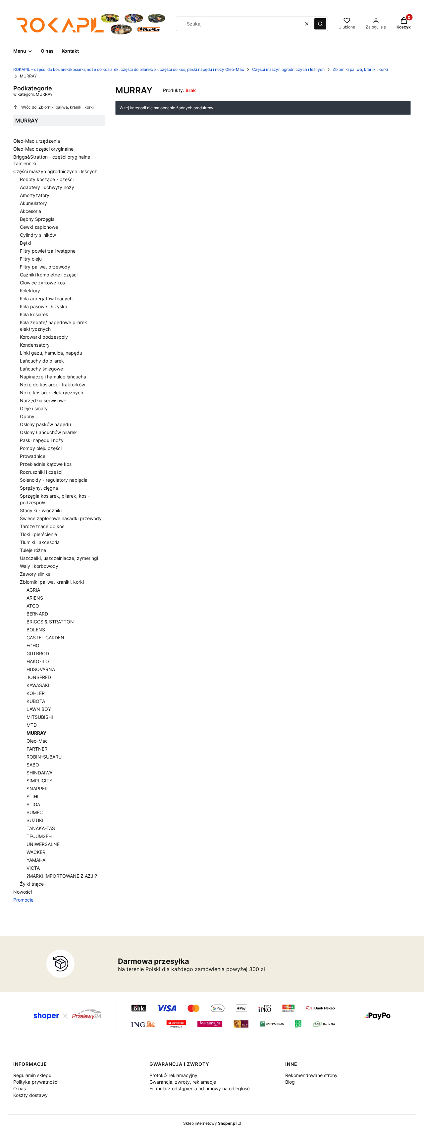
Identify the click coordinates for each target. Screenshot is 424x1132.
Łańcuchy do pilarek (42, 361)
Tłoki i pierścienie (38, 534)
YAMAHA (35, 860)
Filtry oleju (31, 259)
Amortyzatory (34, 195)
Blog (290, 1082)
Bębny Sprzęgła (37, 219)
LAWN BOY (38, 709)
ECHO (32, 645)
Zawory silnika (35, 574)
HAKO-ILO (37, 661)
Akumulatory (33, 203)
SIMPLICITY (39, 780)
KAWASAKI (37, 685)
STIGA (33, 804)
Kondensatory (35, 345)
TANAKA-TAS (40, 828)
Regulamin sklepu (32, 1075)
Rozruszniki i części (41, 472)
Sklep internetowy (210, 1123)
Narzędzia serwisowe (43, 400)
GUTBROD (37, 653)
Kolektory (30, 290)
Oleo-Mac (37, 741)
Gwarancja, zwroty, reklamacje (182, 1082)
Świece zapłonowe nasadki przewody (61, 518)
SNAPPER (37, 788)
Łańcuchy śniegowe (41, 368)
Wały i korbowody (39, 566)
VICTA (33, 868)
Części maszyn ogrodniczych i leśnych (288, 69)
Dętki (25, 243)
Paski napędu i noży (42, 440)
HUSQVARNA (40, 669)
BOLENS (35, 629)
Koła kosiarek (34, 314)
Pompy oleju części (41, 448)
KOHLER (35, 693)
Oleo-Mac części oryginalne (43, 149)
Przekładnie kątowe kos (46, 464)
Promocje (23, 900)
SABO (32, 764)
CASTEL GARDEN (45, 637)
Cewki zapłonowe (39, 227)
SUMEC (34, 812)
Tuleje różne (33, 550)
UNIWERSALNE (43, 844)
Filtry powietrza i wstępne (48, 251)
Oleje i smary (34, 408)
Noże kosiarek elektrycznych (51, 392)
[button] (320, 23)
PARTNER (36, 749)
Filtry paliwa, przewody (45, 267)
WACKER (35, 852)
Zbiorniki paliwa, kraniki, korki (360, 69)
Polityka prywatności (35, 1082)
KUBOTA (35, 701)
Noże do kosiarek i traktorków (52, 384)
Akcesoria (30, 211)
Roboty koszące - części (47, 179)
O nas (19, 1088)
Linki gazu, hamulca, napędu (51, 353)
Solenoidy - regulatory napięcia (53, 480)
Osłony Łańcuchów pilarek (48, 432)
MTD (31, 725)
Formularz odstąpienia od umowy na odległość (199, 1088)
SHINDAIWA (39, 772)
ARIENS (34, 598)
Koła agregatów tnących (46, 298)
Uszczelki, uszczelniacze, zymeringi (59, 558)
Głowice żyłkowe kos (42, 282)
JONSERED (38, 677)
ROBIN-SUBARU (44, 757)
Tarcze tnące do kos (42, 526)
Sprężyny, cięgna (39, 488)
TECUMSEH (39, 836)
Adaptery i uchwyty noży (47, 187)
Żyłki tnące (32, 884)
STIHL (33, 796)
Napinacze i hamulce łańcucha (53, 376)
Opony (27, 416)
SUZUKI (34, 820)
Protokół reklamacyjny (173, 1075)
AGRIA (33, 590)
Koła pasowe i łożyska (43, 306)
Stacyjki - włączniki (41, 510)
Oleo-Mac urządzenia (36, 141)
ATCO (32, 606)
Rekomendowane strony (311, 1075)
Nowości (22, 892)
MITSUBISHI (39, 717)
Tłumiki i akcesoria (40, 542)
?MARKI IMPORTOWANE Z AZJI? (61, 876)
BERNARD (37, 613)
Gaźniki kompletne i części (49, 274)
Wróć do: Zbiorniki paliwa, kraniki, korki (57, 107)
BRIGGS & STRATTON (50, 621)
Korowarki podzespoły (44, 337)
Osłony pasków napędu (45, 424)
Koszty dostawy (30, 1095)
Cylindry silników (38, 235)
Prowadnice (32, 456)
